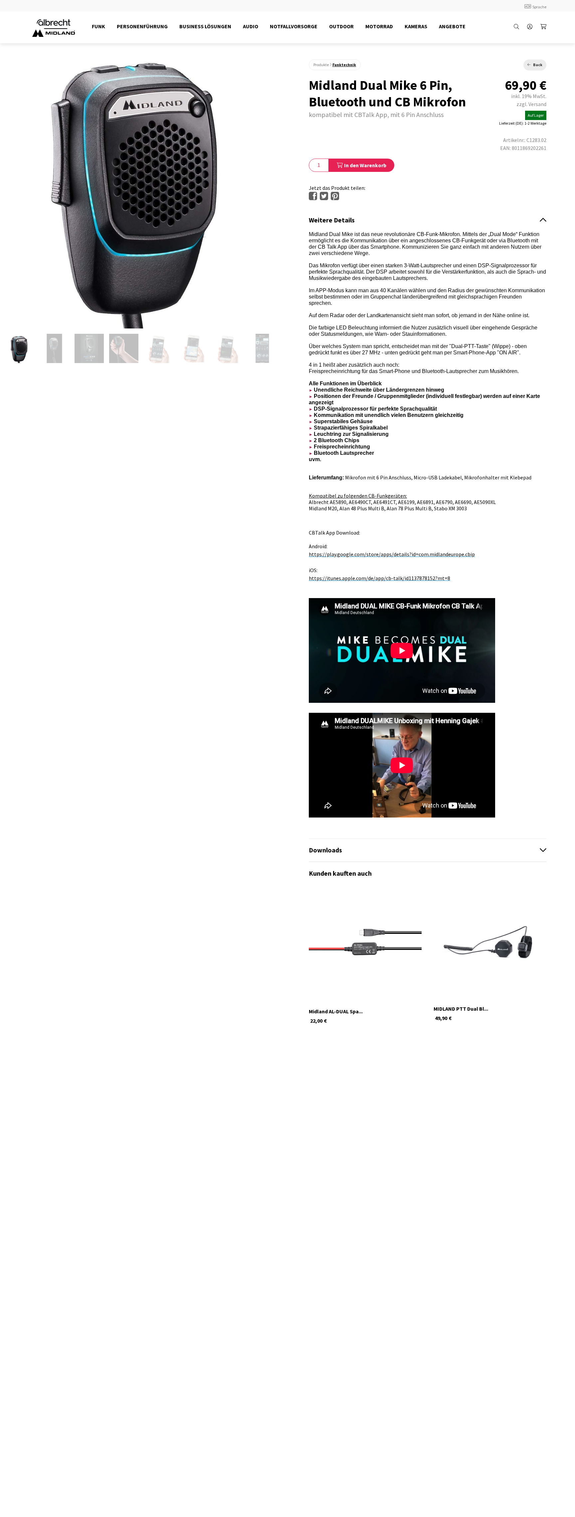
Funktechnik (344, 64)
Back (537, 64)
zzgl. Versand (531, 104)
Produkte (321, 64)
